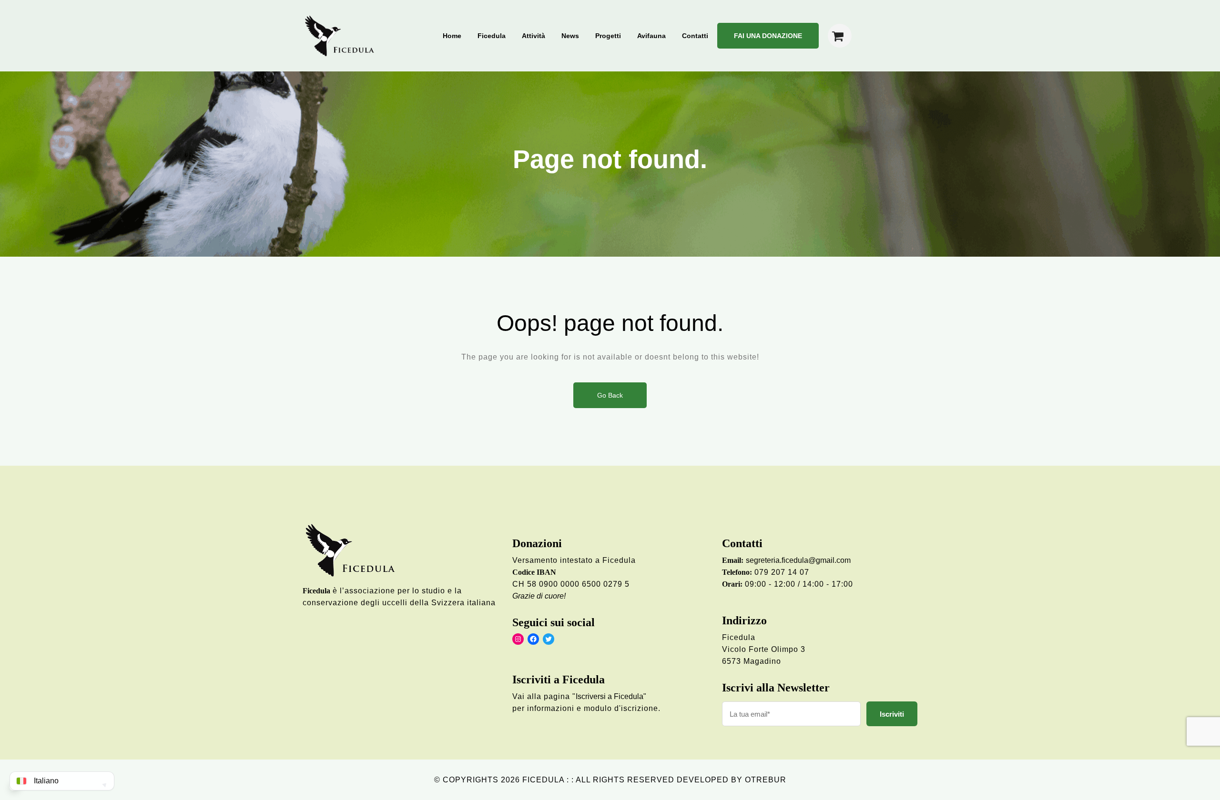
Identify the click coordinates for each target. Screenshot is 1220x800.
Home (452, 36)
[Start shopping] (840, 36)
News (570, 36)
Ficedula (492, 36)
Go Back (610, 395)
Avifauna (651, 36)
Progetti (608, 36)
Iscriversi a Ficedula (609, 696)
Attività (533, 36)
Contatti (695, 36)
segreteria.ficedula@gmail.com (798, 560)
